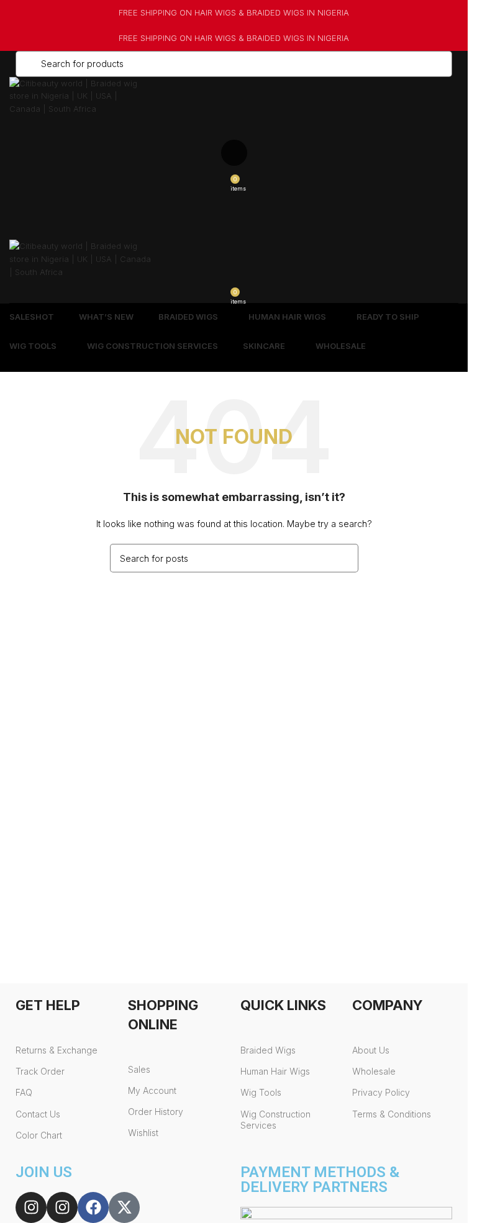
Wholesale (374, 1071)
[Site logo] (74, 95)
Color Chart (39, 1135)
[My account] (233, 127)
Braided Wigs (268, 1050)
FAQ (24, 1092)
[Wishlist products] (233, 152)
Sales (139, 1069)
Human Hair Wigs (275, 1071)
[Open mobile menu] (233, 202)
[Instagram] (31, 1207)
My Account (152, 1090)
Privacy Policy (381, 1092)
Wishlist (143, 1132)
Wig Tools (260, 1092)
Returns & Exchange (57, 1050)
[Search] (233, 227)
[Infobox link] (234, 12)
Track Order (40, 1071)
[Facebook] (93, 1207)
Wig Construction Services (275, 1119)
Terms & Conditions (391, 1114)
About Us (370, 1050)
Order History (155, 1111)
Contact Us (38, 1114)
